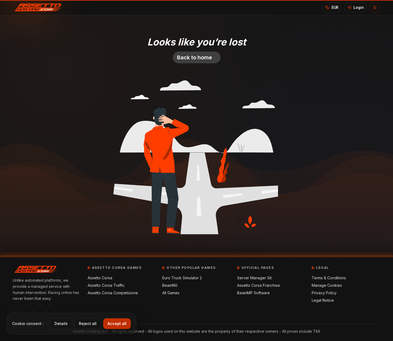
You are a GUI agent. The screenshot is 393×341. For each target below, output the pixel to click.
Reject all (88, 323)
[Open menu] (374, 7)
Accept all (116, 323)
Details (61, 323)
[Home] (40, 7)
